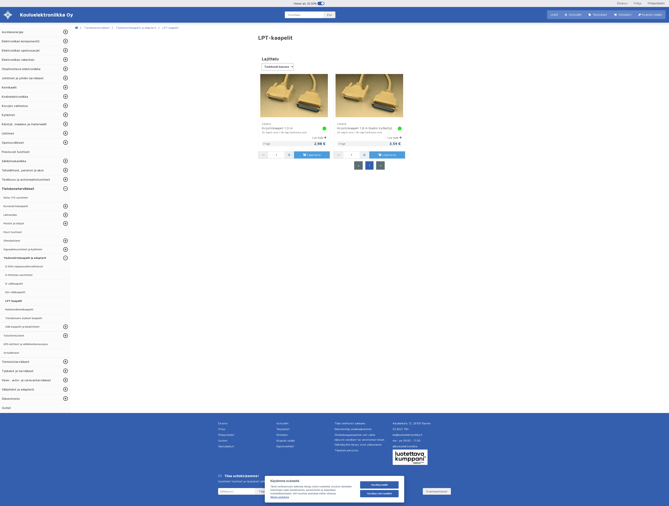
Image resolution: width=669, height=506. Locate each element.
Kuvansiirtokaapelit (15, 206)
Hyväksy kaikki (379, 484)
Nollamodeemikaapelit (19, 309)
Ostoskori (624, 14)
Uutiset (223, 440)
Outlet (6, 408)
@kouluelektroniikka (405, 446)
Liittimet (8, 133)
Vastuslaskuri (226, 446)
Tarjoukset (599, 14)
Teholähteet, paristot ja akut (23, 170)
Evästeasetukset (436, 491)
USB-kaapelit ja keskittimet (22, 326)
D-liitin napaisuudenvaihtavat (24, 266)
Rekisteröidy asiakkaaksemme (353, 429)
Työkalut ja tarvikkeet (17, 371)
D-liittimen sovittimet (19, 274)
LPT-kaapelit (13, 300)
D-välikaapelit (14, 283)
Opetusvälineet (13, 142)
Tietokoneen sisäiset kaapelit (23, 318)
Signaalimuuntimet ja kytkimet (22, 249)
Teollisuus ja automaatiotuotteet (26, 179)
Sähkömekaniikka (14, 161)
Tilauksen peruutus (346, 450)
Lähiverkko (10, 214)
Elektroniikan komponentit (21, 41)
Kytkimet (8, 115)
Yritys (637, 3)
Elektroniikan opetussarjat (21, 50)
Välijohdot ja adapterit (18, 389)
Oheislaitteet (11, 240)
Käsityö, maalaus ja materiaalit (24, 124)
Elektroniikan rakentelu (18, 59)
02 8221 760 (401, 429)
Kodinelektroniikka (15, 96)
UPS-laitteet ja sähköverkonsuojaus (25, 344)
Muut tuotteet (12, 232)
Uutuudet (575, 14)
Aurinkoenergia (12, 32)
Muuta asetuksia (279, 497)
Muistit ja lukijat (13, 223)
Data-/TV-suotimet (15, 197)
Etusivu (622, 3)
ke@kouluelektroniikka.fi (407, 434)
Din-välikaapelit (15, 292)
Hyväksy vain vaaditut (379, 493)
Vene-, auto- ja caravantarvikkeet (26, 380)
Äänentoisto (11, 398)
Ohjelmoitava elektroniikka (21, 69)
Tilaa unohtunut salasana (349, 423)
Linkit (554, 14)
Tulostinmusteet (13, 335)
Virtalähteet (11, 352)
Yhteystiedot (656, 3)
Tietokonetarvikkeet (18, 189)
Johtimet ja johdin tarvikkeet (23, 78)
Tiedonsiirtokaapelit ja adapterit (24, 257)
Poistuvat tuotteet (16, 152)
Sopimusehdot (285, 446)
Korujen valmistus (15, 106)
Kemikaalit (9, 87)
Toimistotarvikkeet (15, 362)
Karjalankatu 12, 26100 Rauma (411, 423)
